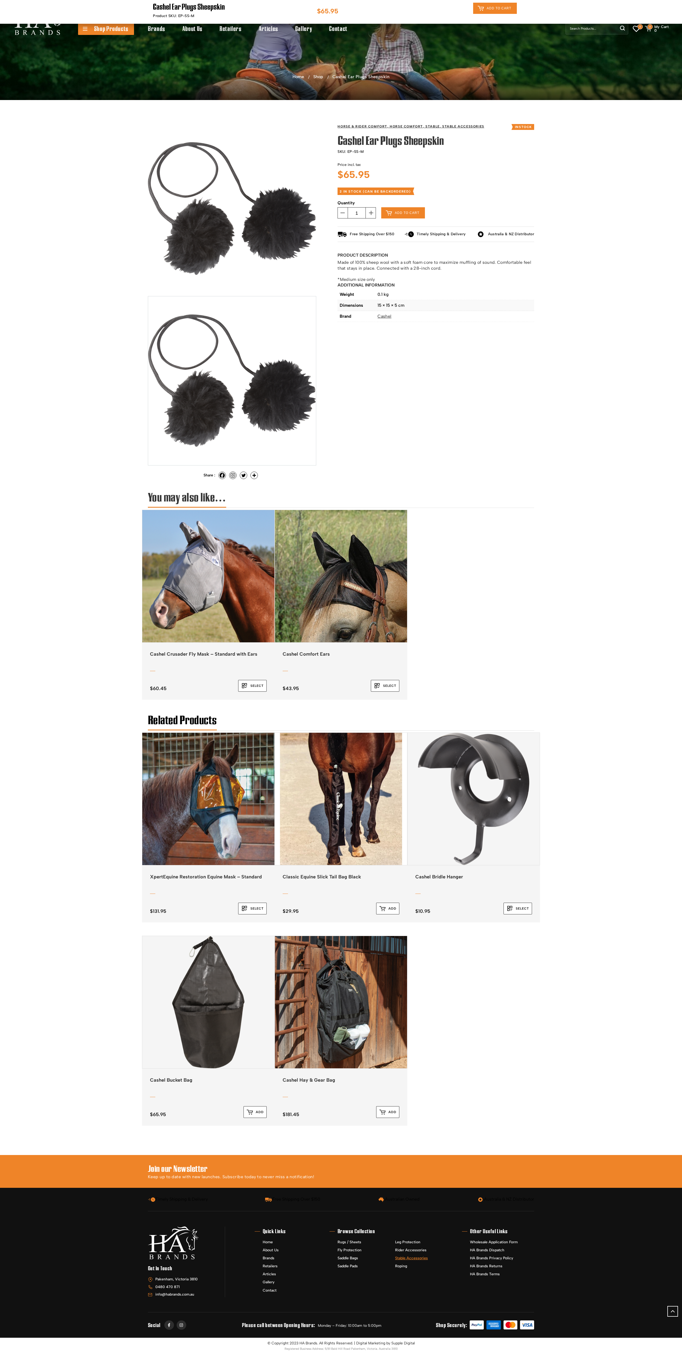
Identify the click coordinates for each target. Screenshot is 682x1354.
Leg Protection (407, 1242)
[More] (254, 475)
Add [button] (392, 908)
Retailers (231, 29)
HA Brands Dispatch (487, 1250)
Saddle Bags (348, 1258)
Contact (338, 29)
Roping (401, 1266)
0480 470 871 (167, 1287)
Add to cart (407, 213)
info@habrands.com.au (174, 1294)
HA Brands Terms (485, 1274)
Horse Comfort (406, 126)
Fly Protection (350, 1250)
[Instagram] (233, 475)
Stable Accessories (463, 126)
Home (298, 76)
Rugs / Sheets (349, 1242)
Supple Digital (403, 1343)
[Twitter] (243, 475)
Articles (268, 29)
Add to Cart (499, 8)
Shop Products (111, 29)
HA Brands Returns (486, 1266)
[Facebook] (222, 475)
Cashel (384, 316)
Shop (318, 76)
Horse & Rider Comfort (362, 126)
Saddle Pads (348, 1266)
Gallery (303, 29)
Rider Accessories (411, 1250)
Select (257, 686)
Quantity (346, 202)
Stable (432, 126)
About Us (192, 29)
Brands (156, 29)
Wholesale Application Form (494, 1242)
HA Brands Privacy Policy (491, 1258)
